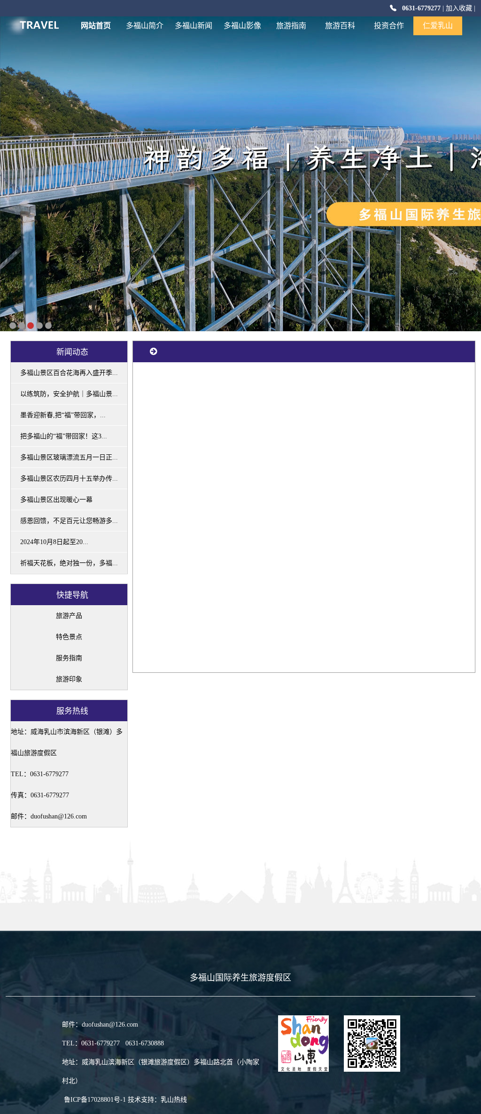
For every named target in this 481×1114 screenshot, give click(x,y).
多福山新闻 (193, 26)
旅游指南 (291, 26)
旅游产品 (69, 615)
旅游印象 (69, 679)
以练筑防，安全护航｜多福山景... (69, 393)
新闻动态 (72, 351)
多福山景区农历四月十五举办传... (69, 478)
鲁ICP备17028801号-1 (95, 1099)
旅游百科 (340, 26)
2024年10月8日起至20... (54, 541)
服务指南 (69, 658)
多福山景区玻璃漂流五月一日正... (69, 457)
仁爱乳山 (438, 26)
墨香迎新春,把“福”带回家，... (63, 415)
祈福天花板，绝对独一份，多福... (69, 563)
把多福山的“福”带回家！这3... (63, 436)
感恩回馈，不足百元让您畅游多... (69, 520)
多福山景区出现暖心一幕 (56, 499)
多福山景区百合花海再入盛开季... (69, 372)
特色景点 (69, 636)
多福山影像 (242, 26)
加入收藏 (459, 8)
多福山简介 (144, 26)
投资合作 (389, 26)
